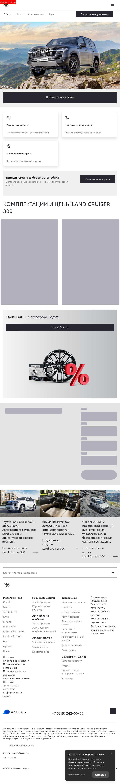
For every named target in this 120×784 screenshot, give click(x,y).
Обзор (7, 14)
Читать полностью (76, 774)
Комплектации (36, 14)
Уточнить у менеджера (97, 179)
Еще (51, 14)
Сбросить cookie (10, 757)
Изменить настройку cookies (16, 753)
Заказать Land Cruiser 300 (94, 14)
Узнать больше (60, 327)
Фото (19, 14)
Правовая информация (21, 745)
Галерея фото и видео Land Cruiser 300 (93, 552)
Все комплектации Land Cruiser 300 (15, 550)
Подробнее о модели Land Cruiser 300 (53, 544)
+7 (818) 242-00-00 (67, 713)
